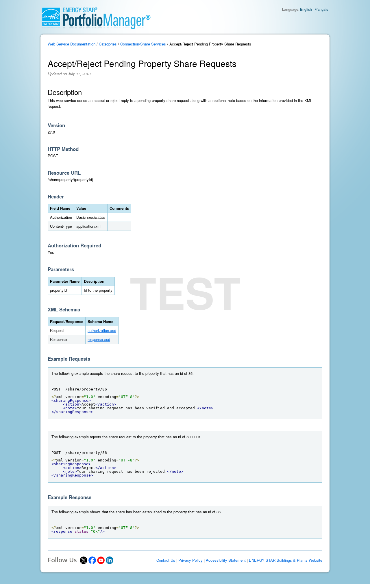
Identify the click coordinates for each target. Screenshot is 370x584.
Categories (108, 44)
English (306, 9)
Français (321, 9)
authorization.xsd (102, 330)
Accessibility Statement (226, 560)
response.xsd (99, 339)
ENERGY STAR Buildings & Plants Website (285, 560)
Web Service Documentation (71, 44)
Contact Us (165, 560)
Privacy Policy (190, 560)
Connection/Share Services (143, 44)
